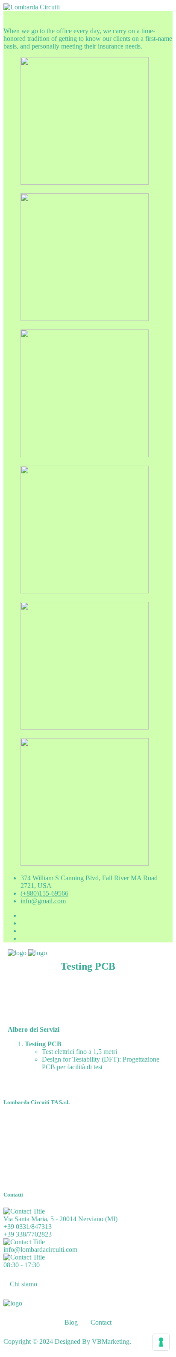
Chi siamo (23, 1284)
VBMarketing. (111, 1341)
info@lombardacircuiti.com (40, 1249)
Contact (101, 1322)
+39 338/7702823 (27, 1234)
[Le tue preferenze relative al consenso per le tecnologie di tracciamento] (161, 1342)
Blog (71, 1322)
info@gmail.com (43, 901)
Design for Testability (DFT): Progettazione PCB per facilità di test (100, 1063)
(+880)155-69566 (44, 893)
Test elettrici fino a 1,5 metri (79, 1051)
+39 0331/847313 (27, 1226)
